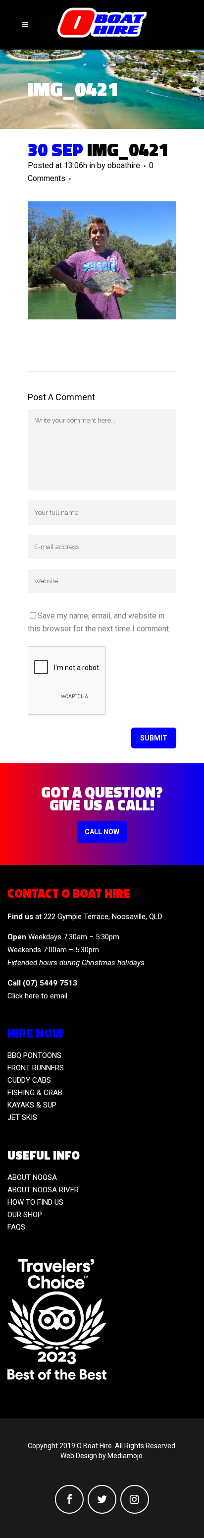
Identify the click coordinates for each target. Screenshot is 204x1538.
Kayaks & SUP (31, 1105)
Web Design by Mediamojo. (102, 1456)
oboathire (123, 165)
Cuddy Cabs (29, 1080)
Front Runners (35, 1067)
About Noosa (32, 1177)
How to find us (35, 1202)
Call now (102, 832)
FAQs (16, 1227)
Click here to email (37, 995)
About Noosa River (43, 1189)
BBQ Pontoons (34, 1055)
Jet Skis (22, 1117)
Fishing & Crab (34, 1092)
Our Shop (24, 1214)
